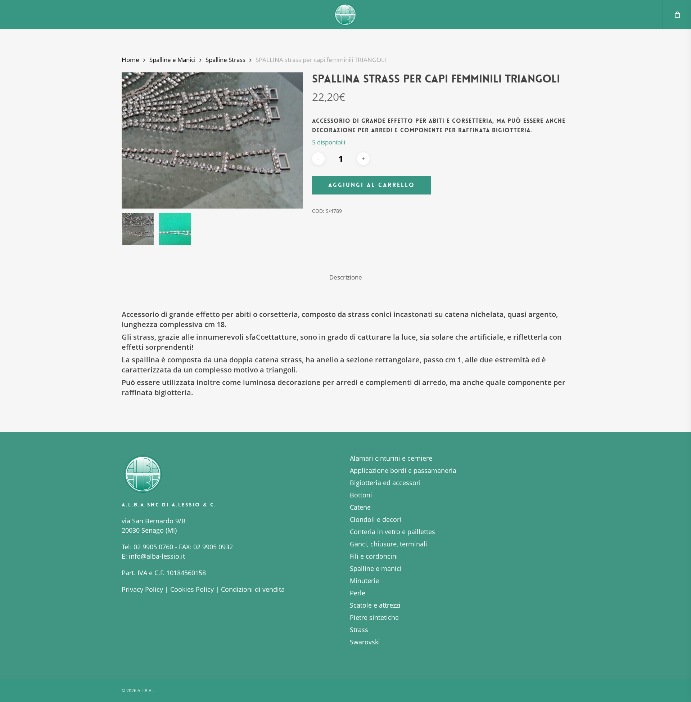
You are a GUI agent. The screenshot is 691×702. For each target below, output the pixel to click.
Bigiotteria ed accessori (385, 482)
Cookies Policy (192, 589)
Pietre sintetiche (374, 617)
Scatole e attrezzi (375, 605)
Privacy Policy (142, 589)
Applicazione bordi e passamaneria (403, 470)
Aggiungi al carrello (371, 185)
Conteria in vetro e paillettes (392, 531)
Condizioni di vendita (253, 589)
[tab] (345, 277)
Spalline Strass (225, 59)
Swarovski (365, 642)
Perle (357, 593)
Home (130, 59)
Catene (360, 507)
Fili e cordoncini (374, 556)
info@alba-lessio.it (157, 556)
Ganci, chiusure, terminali (388, 544)
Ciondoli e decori (375, 519)
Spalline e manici (376, 568)
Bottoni (361, 495)
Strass (359, 629)
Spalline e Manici (172, 59)
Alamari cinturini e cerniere (391, 458)
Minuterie (364, 580)
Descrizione (345, 277)
